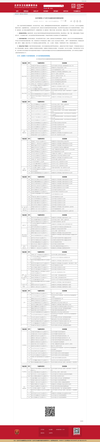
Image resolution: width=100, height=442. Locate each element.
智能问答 (79, 8)
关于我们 (42, 429)
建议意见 (42, 432)
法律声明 (50, 432)
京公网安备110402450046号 (71, 440)
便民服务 (56, 11)
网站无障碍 (79, 5)
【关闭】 (82, 421)
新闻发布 (26, 14)
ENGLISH (84, 1)
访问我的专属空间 (80, 4)
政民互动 (65, 11)
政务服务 (46, 11)
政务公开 (36, 11)
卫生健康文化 (76, 11)
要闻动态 (26, 11)
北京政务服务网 (80, 7)
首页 (17, 11)
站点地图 (50, 429)
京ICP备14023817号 (81, 440)
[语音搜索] (60, 6)
